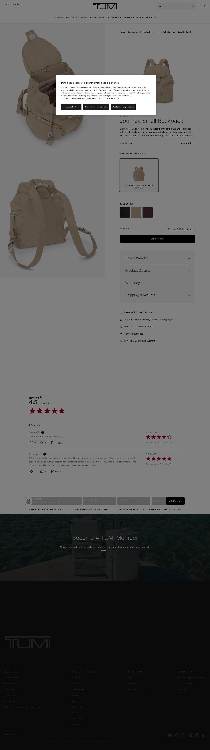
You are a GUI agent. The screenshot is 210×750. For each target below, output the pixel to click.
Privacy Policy (92, 98)
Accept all (71, 107)
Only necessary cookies (96, 107)
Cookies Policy (112, 98)
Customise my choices (123, 107)
